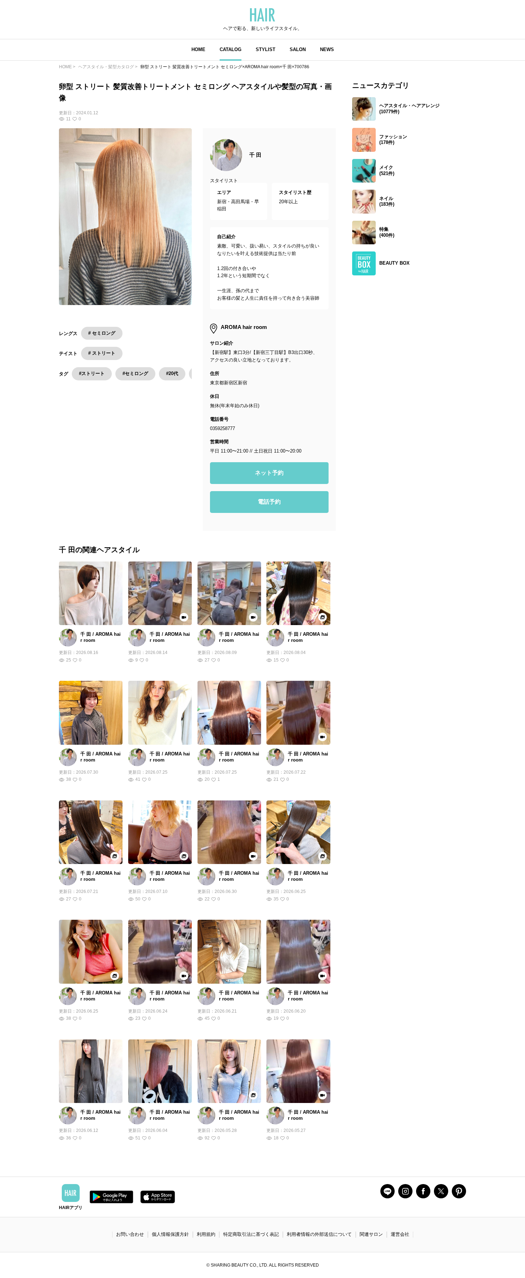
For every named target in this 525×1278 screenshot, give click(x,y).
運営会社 (400, 1234)
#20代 (172, 373)
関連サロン (371, 1234)
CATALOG (230, 49)
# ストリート (101, 353)
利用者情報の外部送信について (319, 1234)
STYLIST (265, 49)
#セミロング (135, 373)
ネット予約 (269, 473)
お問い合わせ (130, 1234)
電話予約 (269, 502)
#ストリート (92, 373)
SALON (298, 49)
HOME (198, 49)
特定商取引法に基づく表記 (251, 1234)
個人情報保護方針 (170, 1234)
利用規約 (206, 1234)
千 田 (255, 155)
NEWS (327, 49)
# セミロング (101, 333)
